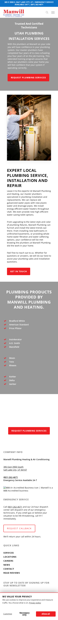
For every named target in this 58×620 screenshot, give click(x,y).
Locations (9, 556)
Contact (8, 568)
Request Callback (19, 528)
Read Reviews (11, 572)
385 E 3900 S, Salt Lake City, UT (18, 2)
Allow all (46, 614)
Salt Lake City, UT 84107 (15, 469)
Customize (7, 614)
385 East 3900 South (13, 466)
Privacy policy (35, 602)
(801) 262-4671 (37, 4)
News (6, 564)
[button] (53, 12)
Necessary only (24, 614)
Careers (8, 560)
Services (8, 552)
